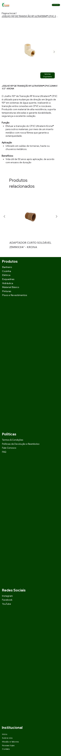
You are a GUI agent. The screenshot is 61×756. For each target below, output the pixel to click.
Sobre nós (7, 738)
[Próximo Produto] (57, 216)
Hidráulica (7, 283)
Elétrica (6, 275)
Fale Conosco (9, 447)
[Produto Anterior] (4, 216)
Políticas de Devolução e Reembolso (20, 444)
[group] (30, 224)
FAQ (4, 452)
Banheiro (7, 267)
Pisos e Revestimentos (14, 295)
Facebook (7, 599)
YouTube (6, 603)
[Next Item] (54, 52)
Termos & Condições (12, 439)
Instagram (7, 595)
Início (4, 734)
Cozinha (6, 271)
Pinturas (6, 291)
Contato (6, 749)
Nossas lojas (8, 745)
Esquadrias (8, 279)
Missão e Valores (10, 741)
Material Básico (10, 287)
